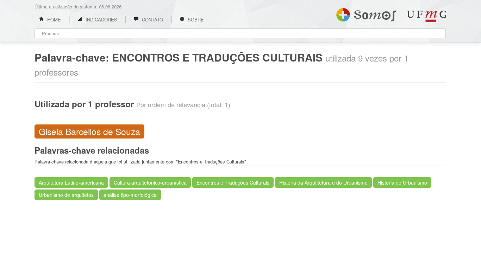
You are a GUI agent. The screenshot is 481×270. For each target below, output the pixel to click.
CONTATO (151, 19)
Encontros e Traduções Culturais (232, 182)
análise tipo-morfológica (130, 194)
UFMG (426, 16)
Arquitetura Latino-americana (71, 182)
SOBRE (195, 19)
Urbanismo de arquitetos (66, 194)
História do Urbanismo (402, 182)
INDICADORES (100, 19)
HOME (53, 19)
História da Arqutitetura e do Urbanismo (323, 182)
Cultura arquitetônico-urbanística (150, 182)
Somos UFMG (366, 13)
